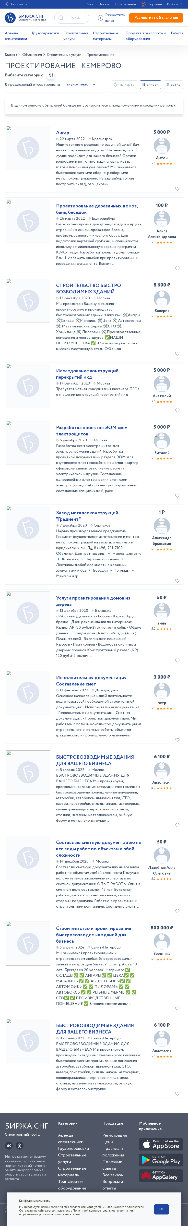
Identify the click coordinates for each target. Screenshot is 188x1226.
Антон (162, 158)
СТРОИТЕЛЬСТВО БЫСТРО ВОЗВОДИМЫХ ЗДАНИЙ (88, 289)
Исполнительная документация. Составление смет (91, 681)
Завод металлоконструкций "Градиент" (87, 516)
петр (162, 703)
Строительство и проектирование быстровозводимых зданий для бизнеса (93, 935)
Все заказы (113, 1175)
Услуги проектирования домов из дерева (93, 601)
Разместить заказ (115, 18)
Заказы (104, 4)
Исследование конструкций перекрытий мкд (87, 374)
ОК (161, 1209)
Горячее (155, 4)
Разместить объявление (156, 18)
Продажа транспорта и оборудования (146, 36)
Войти (172, 4)
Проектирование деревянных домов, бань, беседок (97, 209)
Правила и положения (113, 1151)
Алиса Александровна (162, 234)
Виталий (162, 453)
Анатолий (162, 396)
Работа (177, 33)
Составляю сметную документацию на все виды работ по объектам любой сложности (98, 849)
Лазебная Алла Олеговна (162, 870)
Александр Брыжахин (162, 541)
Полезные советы (112, 1165)
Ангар (62, 133)
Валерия (161, 311)
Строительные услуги (76, 36)
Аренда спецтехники (16, 36)
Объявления (125, 4)
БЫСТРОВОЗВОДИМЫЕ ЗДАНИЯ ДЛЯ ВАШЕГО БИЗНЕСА (95, 760)
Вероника (162, 954)
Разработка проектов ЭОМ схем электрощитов (92, 431)
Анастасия (161, 782)
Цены (107, 1142)
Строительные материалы (105, 36)
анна (162, 623)
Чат (90, 4)
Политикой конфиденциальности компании (103, 1211)
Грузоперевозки (45, 33)
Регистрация (114, 1135)
